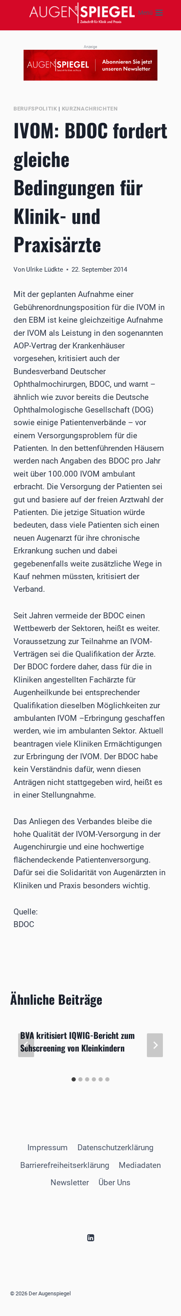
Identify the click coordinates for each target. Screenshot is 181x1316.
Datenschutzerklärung (115, 1147)
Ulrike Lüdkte (44, 269)
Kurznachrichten (90, 108)
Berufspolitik (35, 108)
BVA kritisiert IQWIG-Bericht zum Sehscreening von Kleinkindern (77, 1041)
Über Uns (114, 1182)
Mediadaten (140, 1165)
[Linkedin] (90, 1238)
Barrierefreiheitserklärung (64, 1165)
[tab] (74, 1079)
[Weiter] (155, 1045)
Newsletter (70, 1182)
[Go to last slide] (26, 1045)
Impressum (47, 1147)
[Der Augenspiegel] (82, 13)
